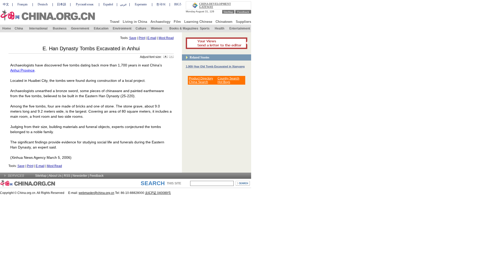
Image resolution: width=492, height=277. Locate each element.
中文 (6, 4)
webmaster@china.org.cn (96, 193)
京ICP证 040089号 (158, 193)
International (38, 28)
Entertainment (239, 28)
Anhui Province (22, 70)
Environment (122, 28)
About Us (55, 175)
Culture (141, 28)
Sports (205, 28)
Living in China (135, 22)
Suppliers (243, 22)
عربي (123, 4)
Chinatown (224, 22)
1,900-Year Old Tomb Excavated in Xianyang (215, 66)
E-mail (151, 38)
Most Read (166, 38)
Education (101, 28)
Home (6, 28)
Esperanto (141, 4)
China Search (198, 82)
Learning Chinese (198, 22)
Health (219, 28)
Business (60, 28)
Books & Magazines (183, 28)
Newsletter (80, 175)
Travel (114, 22)
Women (156, 28)
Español (108, 4)
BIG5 (177, 4)
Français (22, 4)
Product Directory (201, 78)
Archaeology (160, 22)
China (19, 28)
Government (80, 28)
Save (132, 38)
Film (177, 22)
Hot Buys (224, 82)
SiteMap (228, 12)
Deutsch (43, 4)
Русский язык (85, 4)
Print (142, 38)
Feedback (243, 12)
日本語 (61, 4)
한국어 (161, 4)
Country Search (228, 78)
